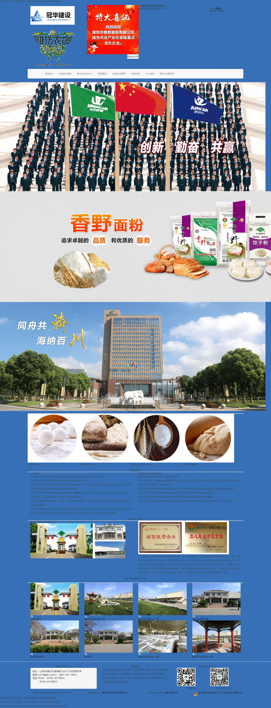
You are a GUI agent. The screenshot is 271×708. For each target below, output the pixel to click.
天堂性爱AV (62, 706)
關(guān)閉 (132, 56)
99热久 (3, 706)
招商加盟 (135, 73)
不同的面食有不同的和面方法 (165, 476)
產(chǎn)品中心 (84, 73)
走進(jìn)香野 (65, 73)
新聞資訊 (102, 73)
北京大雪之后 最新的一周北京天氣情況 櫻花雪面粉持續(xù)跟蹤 (182, 497)
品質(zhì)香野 (119, 73)
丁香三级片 (13, 706)
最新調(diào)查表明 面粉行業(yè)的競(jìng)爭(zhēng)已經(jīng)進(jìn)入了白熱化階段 (192, 501)
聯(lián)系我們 (167, 73)
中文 (212, 8)
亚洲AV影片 (25, 706)
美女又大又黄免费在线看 (43, 706)
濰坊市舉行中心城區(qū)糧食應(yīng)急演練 (64, 480)
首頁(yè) (49, 73)
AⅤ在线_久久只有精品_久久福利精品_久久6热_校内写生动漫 (30, 702)
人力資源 (149, 73)
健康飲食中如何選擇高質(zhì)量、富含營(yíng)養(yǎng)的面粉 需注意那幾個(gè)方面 (192, 489)
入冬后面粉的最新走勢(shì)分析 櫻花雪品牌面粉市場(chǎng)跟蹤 (182, 493)
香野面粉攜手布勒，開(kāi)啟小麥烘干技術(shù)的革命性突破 (73, 476)
